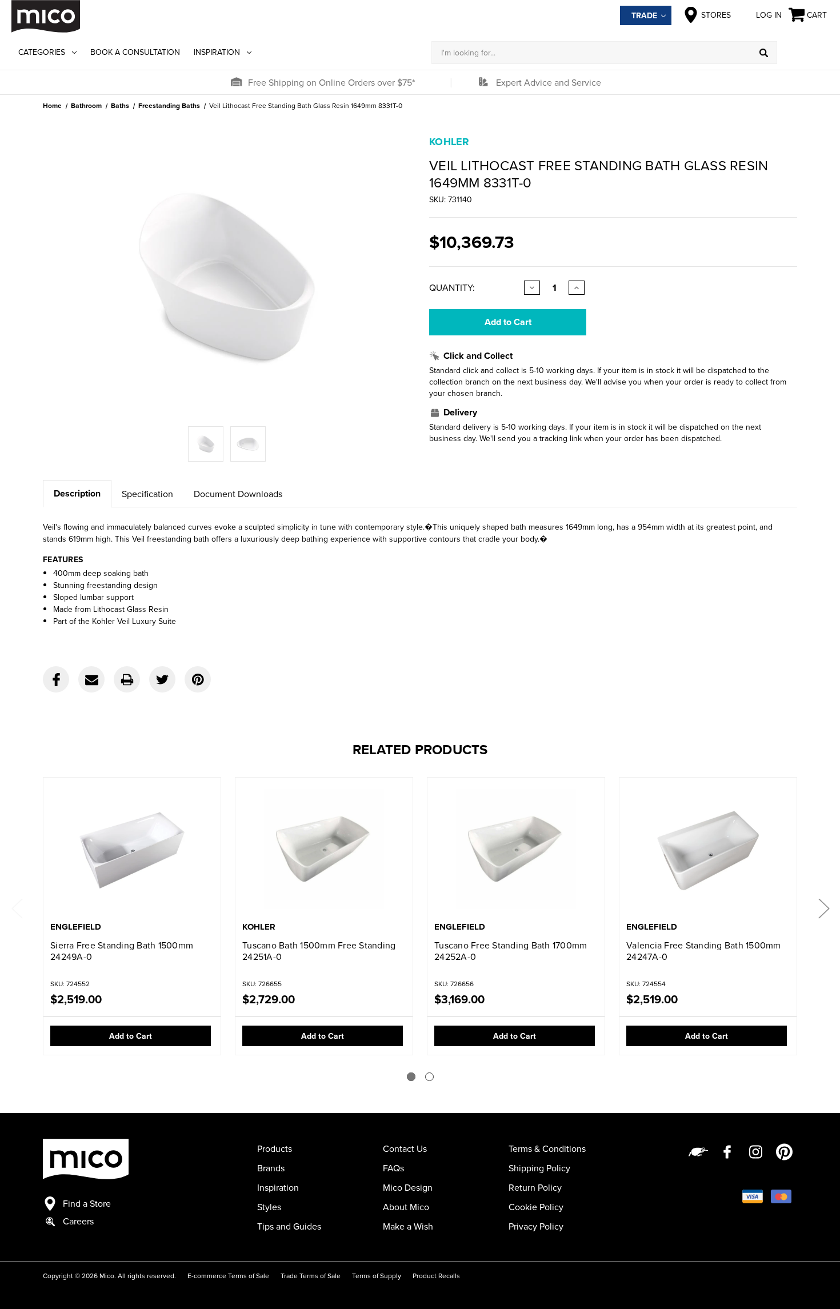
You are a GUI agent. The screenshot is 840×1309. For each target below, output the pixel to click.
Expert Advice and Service (548, 82)
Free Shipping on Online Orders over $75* (331, 82)
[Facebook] (56, 679)
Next (823, 907)
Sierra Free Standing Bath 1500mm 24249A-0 (121, 950)
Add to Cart (130, 1036)
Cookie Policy (536, 1206)
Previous (16, 907)
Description (77, 493)
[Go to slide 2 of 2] (429, 1076)
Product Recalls (436, 1275)
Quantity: (452, 287)
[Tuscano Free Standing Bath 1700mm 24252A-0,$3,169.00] (516, 850)
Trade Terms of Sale (311, 1275)
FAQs (393, 1168)
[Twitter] (162, 679)
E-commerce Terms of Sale (228, 1275)
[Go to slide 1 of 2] (411, 1076)
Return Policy (535, 1187)
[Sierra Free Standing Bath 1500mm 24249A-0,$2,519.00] (132, 850)
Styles (269, 1206)
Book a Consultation (135, 52)
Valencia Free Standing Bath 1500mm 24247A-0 (703, 950)
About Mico (406, 1206)
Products (274, 1148)
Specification (147, 493)
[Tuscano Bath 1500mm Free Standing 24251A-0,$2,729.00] (324, 850)
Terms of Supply (376, 1275)
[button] (236, 82)
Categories (41, 52)
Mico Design (408, 1187)
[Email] (91, 679)
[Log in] (803, 52)
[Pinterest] (198, 679)
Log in (769, 15)
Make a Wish (408, 1226)
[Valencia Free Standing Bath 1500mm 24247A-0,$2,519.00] (708, 850)
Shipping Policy (539, 1168)
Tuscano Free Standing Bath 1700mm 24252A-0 (510, 950)
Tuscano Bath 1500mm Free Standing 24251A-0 (318, 950)
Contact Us (405, 1148)
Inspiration (217, 52)
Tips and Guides (289, 1226)
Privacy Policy (536, 1226)
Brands (271, 1168)
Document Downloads (238, 493)
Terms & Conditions (547, 1148)
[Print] (127, 679)
